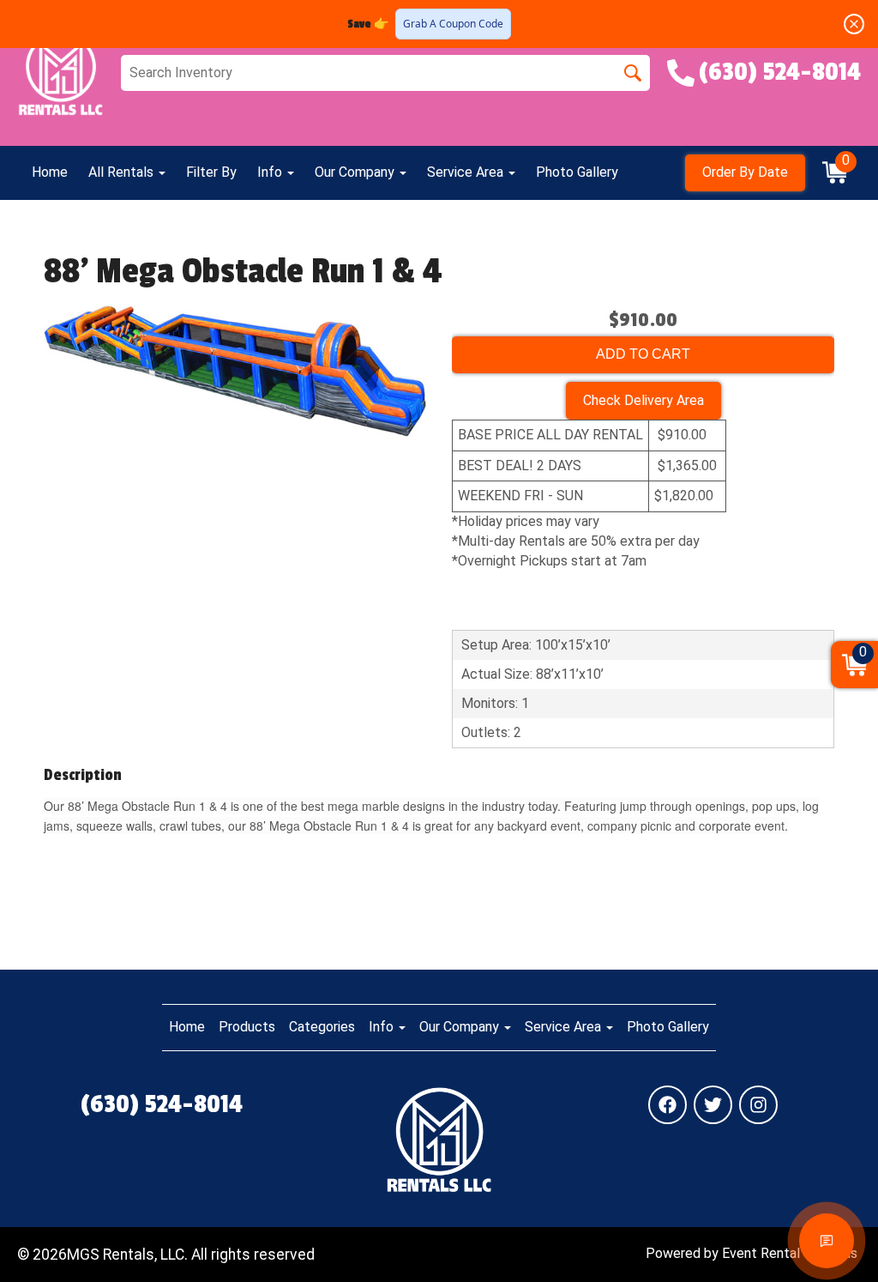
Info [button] (271, 172)
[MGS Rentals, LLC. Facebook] (667, 1104)
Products (247, 1027)
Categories (322, 1027)
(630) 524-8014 (162, 1104)
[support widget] (826, 1240)
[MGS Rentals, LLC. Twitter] (713, 1104)
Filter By (211, 172)
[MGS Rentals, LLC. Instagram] (758, 1104)
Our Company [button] (356, 172)
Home (50, 172)
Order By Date (745, 172)
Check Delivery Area (643, 400)
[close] (854, 24)
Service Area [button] (467, 172)
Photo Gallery (577, 172)
